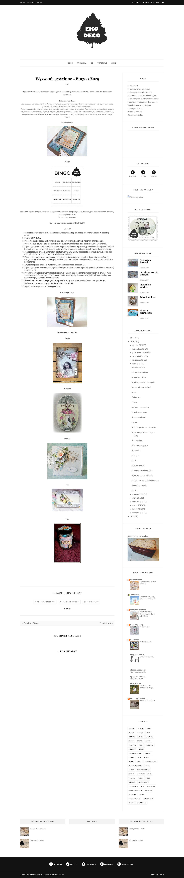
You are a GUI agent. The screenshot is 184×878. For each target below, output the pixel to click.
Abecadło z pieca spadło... (138, 536)
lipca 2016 (136, 364)
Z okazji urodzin (146, 642)
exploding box (148, 798)
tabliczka (132, 782)
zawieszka (132, 794)
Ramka (135, 461)
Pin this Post (93, 602)
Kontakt (31, 2)
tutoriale (102, 63)
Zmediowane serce (139, 412)
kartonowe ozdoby (135, 765)
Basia (150, 774)
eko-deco (132, 728)
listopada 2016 (138, 349)
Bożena (146, 757)
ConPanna (134, 640)
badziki (141, 794)
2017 (132, 338)
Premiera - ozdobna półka (142, 471)
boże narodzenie (150, 761)
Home (22, 2)
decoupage (149, 745)
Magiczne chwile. (137, 655)
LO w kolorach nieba (140, 372)
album (131, 761)
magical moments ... (147, 657)
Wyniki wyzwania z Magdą (142, 476)
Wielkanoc (141, 774)
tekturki (140, 732)
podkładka (151, 786)
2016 (132, 342)
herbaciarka (133, 786)
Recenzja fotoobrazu (147, 700)
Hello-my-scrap (136, 625)
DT (92, 63)
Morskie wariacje (138, 367)
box (142, 786)
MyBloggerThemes (57, 874)
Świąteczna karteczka (145, 261)
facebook (132, 176)
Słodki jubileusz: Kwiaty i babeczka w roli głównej (147, 614)
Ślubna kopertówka (139, 486)
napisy (148, 741)
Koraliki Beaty (136, 580)
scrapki (141, 728)
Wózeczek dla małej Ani (141, 387)
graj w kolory (144, 782)
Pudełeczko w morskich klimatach (145, 481)
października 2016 (139, 353)
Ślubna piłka (136, 397)
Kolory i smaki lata (139, 377)
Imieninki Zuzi (145, 627)
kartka (131, 732)
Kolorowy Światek (137, 698)
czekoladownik (134, 798)
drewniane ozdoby (135, 753)
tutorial (132, 778)
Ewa (140, 745)
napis (149, 728)
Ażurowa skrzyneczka (138, 672)
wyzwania (81, 63)
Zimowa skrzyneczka (146, 311)
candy (131, 803)
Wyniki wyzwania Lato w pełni (143, 382)
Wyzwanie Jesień (37, 840)
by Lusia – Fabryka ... (138, 677)
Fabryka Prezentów (138, 610)
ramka (131, 741)
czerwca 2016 (138, 494)
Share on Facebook (46, 602)
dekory (131, 757)
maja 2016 (136, 498)
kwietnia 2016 (137, 502)
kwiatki (140, 778)
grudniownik (141, 803)
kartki (141, 737)
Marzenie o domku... (145, 285)
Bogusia (140, 741)
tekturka (132, 737)
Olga (148, 732)
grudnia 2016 (137, 345)
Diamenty (136, 456)
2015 (132, 516)
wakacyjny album (135, 790)
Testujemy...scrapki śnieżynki (149, 273)
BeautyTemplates (41, 874)
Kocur (134, 392)
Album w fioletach (139, 417)
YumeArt (75, 92)
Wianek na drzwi (148, 297)
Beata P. (131, 774)
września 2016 (138, 356)
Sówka (134, 402)
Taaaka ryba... (137, 441)
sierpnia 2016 (137, 360)
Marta (139, 761)
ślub (148, 778)
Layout (134, 422)
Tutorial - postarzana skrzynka (144, 427)
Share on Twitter (71, 602)
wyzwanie (132, 745)
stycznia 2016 (137, 513)
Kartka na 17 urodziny (140, 407)
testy (139, 757)
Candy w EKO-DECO (38, 829)
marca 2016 (137, 505)
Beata (147, 765)
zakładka (148, 790)
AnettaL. (148, 753)
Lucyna (131, 770)
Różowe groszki (138, 466)
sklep (114, 63)
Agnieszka (132, 749)
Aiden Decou (135, 683)
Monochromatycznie (140, 446)
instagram (153, 176)
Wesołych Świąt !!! (136, 679)
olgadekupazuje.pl (138, 670)
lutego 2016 (137, 509)
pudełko (149, 737)
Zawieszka (136, 451)
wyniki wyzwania (143, 770)
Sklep (39, 2)
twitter (143, 176)
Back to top (156, 875)
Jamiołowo (134, 595)
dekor (141, 749)
